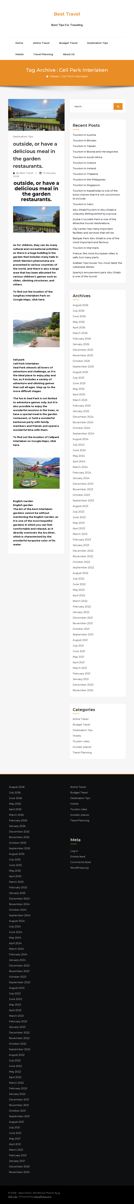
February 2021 (81, 673)
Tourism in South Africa (87, 157)
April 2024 (79, 461)
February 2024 (82, 472)
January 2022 (81, 612)
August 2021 (80, 640)
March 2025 (80, 400)
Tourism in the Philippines (89, 179)
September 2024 (83, 433)
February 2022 (82, 606)
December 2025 (83, 349)
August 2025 (80, 372)
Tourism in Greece (84, 162)
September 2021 (83, 634)
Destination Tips (97, 42)
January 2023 (81, 545)
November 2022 (83, 556)
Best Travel (67, 14)
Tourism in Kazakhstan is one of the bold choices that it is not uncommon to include (96, 194)
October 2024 (81, 427)
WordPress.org (79, 867)
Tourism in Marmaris (86, 247)
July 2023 (78, 511)
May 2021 (78, 656)
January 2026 (81, 344)
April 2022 (79, 595)
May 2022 (79, 589)
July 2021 (78, 645)
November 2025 (83, 355)
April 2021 (79, 662)
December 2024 (83, 416)
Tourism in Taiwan (84, 146)
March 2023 (80, 534)
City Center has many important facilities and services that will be (93, 230)
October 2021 (81, 628)
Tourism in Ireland (84, 168)
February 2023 (82, 539)
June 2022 (79, 584)
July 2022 (78, 578)
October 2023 (81, 494)
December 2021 (83, 617)
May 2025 (79, 388)
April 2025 (79, 394)
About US (69, 54)
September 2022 (83, 567)
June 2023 (79, 517)
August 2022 (80, 573)
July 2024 (78, 444)
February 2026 (82, 338)
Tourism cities (81, 741)
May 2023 (79, 522)
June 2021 (79, 651)
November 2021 (83, 623)
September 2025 (83, 366)
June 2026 (79, 316)
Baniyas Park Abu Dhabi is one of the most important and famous (96, 240)
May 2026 (79, 321)
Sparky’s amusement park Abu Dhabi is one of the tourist (97, 274)
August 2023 (80, 506)
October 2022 (81, 561)
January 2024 (81, 478)
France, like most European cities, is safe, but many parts (95, 255)
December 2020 (83, 684)
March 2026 (80, 333)
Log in (74, 851)
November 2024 (83, 422)
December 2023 (83, 483)
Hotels (20, 54)
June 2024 (79, 450)
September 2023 (83, 500)
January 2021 (81, 679)
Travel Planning (43, 54)
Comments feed (80, 862)
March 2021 (80, 667)
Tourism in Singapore (86, 185)
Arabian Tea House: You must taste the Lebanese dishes (97, 264)
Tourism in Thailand (85, 173)
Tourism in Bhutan (84, 140)
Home (19, 42)
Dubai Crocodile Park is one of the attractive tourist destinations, (94, 221)
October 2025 (81, 360)
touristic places (82, 746)
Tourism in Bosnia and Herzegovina (95, 151)
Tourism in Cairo (83, 204)
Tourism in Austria (84, 134)
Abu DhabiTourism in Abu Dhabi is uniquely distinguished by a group (95, 211)
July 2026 (78, 310)
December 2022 (83, 550)
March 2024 (80, 467)
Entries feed (77, 856)
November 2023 (83, 489)
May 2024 (79, 455)
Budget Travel (68, 42)
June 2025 (79, 383)
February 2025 (82, 405)
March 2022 (80, 600)
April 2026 (79, 327)
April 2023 (79, 528)
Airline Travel (41, 42)
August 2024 (80, 439)
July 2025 (78, 377)
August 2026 (80, 305)
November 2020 (83, 690)
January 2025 (81, 411)
